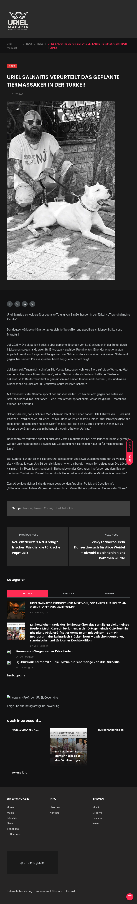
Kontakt (54, 812)
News (12, 66)
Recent (27, 593)
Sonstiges (13, 828)
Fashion (97, 818)
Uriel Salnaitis (64, 508)
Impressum (42, 891)
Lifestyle (12, 818)
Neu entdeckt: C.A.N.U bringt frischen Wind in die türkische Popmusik (36, 547)
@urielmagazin (32, 862)
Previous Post (28, 535)
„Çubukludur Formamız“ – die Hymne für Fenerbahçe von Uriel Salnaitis (68, 662)
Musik (10, 812)
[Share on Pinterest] (32, 304)
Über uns (15, 834)
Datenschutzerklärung (19, 891)
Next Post (111, 535)
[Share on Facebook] (10, 304)
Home (10, 807)
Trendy (109, 593)
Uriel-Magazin (41, 612)
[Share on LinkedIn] (25, 304)
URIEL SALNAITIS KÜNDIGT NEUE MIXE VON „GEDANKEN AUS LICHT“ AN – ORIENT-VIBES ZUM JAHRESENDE (79, 605)
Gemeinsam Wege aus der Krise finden (44, 651)
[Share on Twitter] (17, 304)
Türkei (48, 508)
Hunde (27, 508)
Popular (68, 593)
